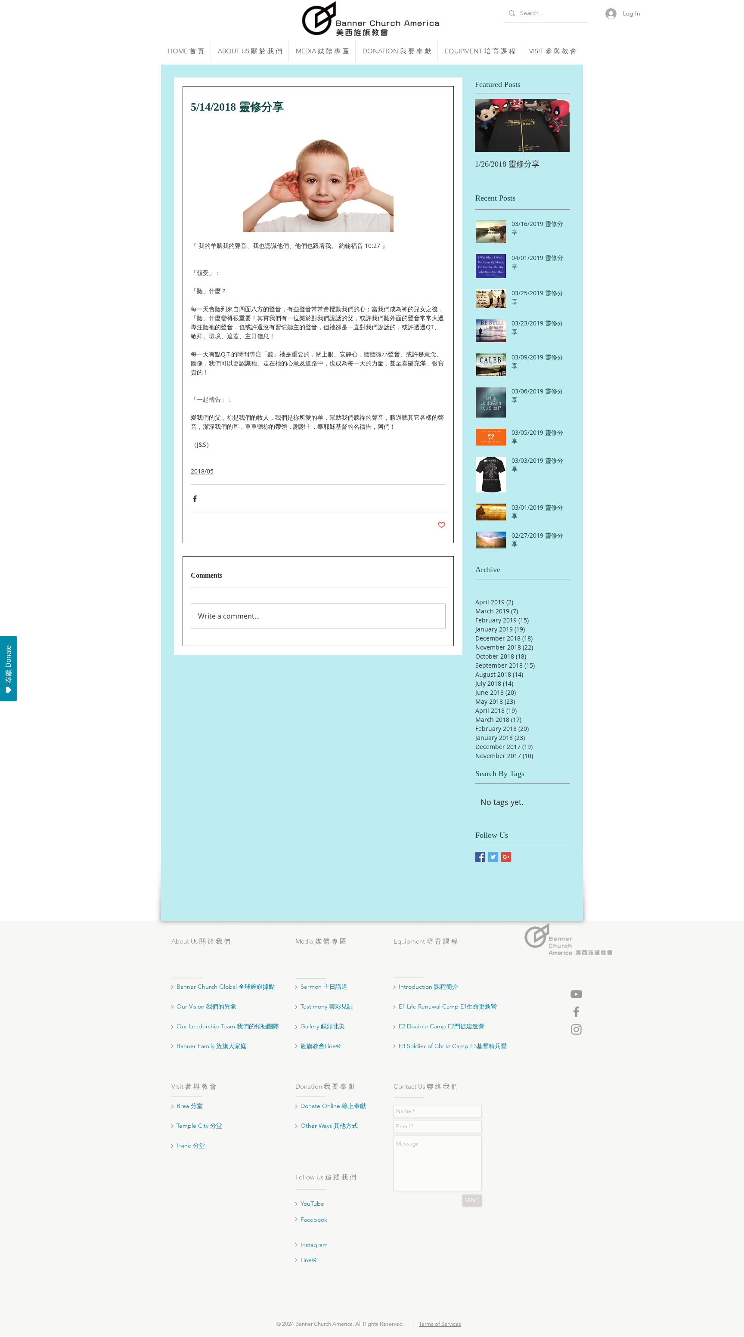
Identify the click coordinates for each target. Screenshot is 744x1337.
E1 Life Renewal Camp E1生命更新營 (448, 1006)
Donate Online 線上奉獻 (333, 1106)
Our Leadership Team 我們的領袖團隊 (228, 1026)
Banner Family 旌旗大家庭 (211, 1046)
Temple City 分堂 (200, 1126)
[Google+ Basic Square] (506, 857)
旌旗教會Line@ (321, 1046)
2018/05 (202, 471)
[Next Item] (556, 125)
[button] (249, 51)
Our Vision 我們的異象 (206, 1006)
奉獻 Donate (8, 664)
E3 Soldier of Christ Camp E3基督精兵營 (453, 1046)
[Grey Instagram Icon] (576, 1029)
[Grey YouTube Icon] (576, 994)
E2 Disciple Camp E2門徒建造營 (441, 1026)
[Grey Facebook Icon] (576, 1012)
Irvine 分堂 (192, 1145)
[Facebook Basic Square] (480, 857)
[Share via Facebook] (195, 499)
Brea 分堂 (190, 1106)
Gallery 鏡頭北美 (323, 1026)
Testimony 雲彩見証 (327, 1006)
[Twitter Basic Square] (493, 857)
